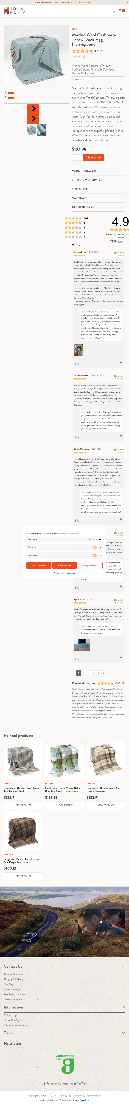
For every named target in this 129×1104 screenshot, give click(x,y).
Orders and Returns (13, 999)
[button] (31, 130)
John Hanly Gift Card (14, 994)
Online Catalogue (12, 989)
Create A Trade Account (16, 1025)
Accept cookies (39, 565)
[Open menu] (114, 10)
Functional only (64, 565)
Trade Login (12, 1015)
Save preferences (90, 565)
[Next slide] (33, 119)
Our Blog (8, 984)
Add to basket (93, 157)
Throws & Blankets (83, 73)
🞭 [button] (127, 2)
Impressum (71, 573)
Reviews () (78, 56)
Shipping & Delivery (13, 979)
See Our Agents (15, 1020)
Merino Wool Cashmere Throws (91, 65)
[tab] (11, 93)
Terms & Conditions (13, 974)
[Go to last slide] (33, 109)
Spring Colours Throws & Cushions (93, 69)
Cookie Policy (59, 573)
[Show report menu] (121, 363)
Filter (77, 245)
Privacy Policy (60, 1095)
